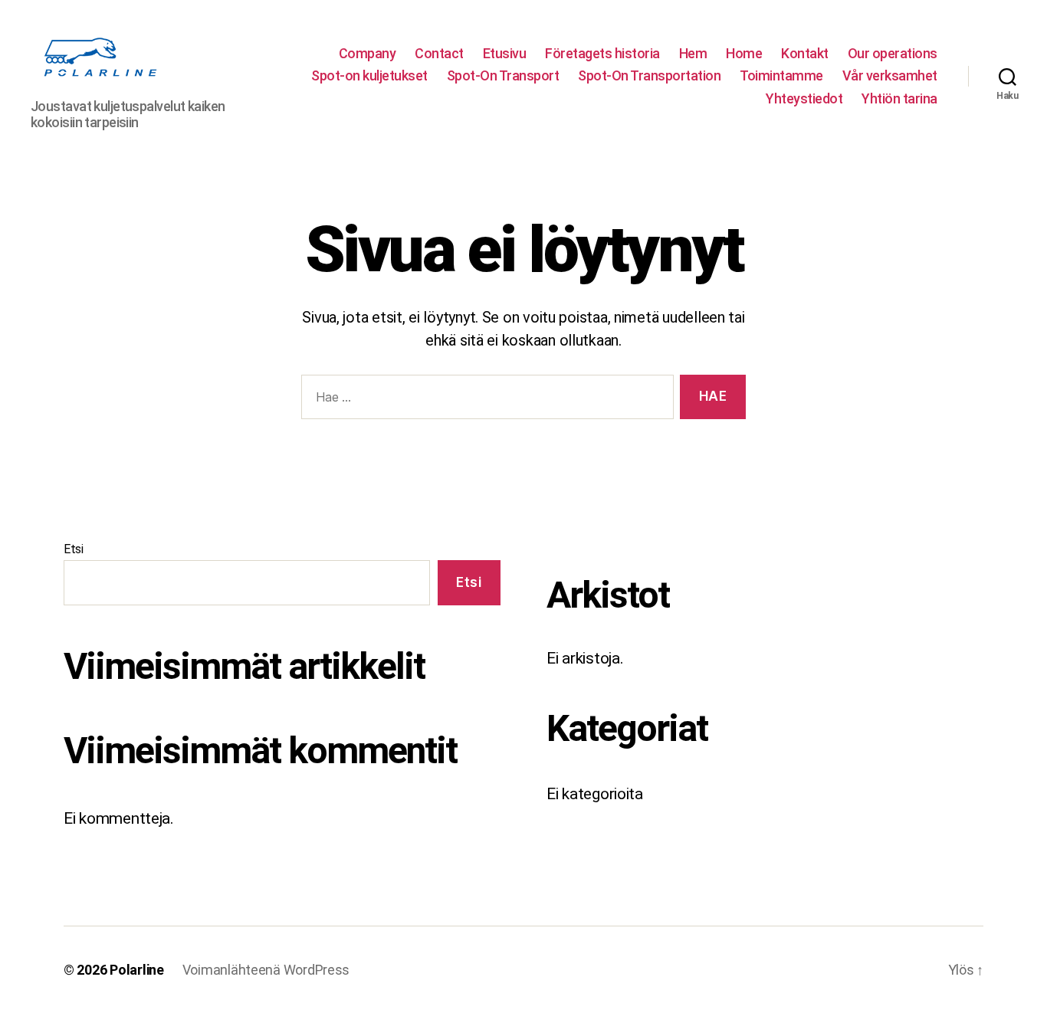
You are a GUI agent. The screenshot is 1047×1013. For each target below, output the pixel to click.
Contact (439, 53)
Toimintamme (781, 75)
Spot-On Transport (503, 75)
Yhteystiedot (804, 98)
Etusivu (505, 53)
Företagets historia (602, 53)
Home (744, 53)
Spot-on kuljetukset (369, 75)
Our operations (892, 53)
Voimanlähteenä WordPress (266, 970)
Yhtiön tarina (899, 98)
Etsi (74, 549)
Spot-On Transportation (649, 75)
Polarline (137, 970)
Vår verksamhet (889, 75)
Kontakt (805, 53)
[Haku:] (484, 400)
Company (367, 53)
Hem (693, 53)
